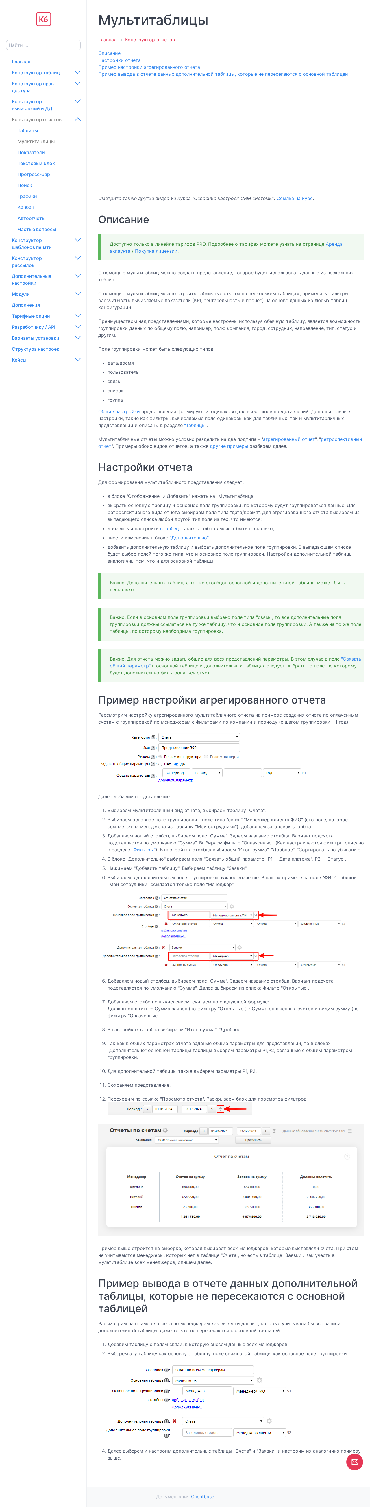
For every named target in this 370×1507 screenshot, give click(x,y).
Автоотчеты (31, 218)
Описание (109, 53)
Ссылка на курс (295, 198)
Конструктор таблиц (36, 72)
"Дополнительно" (189, 538)
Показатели (31, 152)
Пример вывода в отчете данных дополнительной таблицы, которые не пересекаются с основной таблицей (223, 74)
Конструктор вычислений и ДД (32, 105)
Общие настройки (119, 411)
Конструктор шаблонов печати (32, 243)
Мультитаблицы (36, 141)
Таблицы (28, 130)
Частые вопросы (37, 229)
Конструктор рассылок (27, 261)
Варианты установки (35, 338)
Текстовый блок (36, 163)
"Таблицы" (195, 425)
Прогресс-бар (34, 174)
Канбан (26, 207)
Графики (27, 196)
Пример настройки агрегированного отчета (149, 67)
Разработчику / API (33, 327)
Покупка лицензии (156, 251)
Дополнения (26, 305)
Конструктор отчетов (37, 119)
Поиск (25, 185)
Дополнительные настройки (31, 279)
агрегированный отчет (289, 439)
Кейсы (19, 360)
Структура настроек (35, 349)
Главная (21, 61)
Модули (21, 294)
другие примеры (229, 446)
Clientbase (202, 1496)
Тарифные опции (31, 316)
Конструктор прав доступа (33, 87)
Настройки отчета (119, 60)
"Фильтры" (144, 850)
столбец (169, 528)
